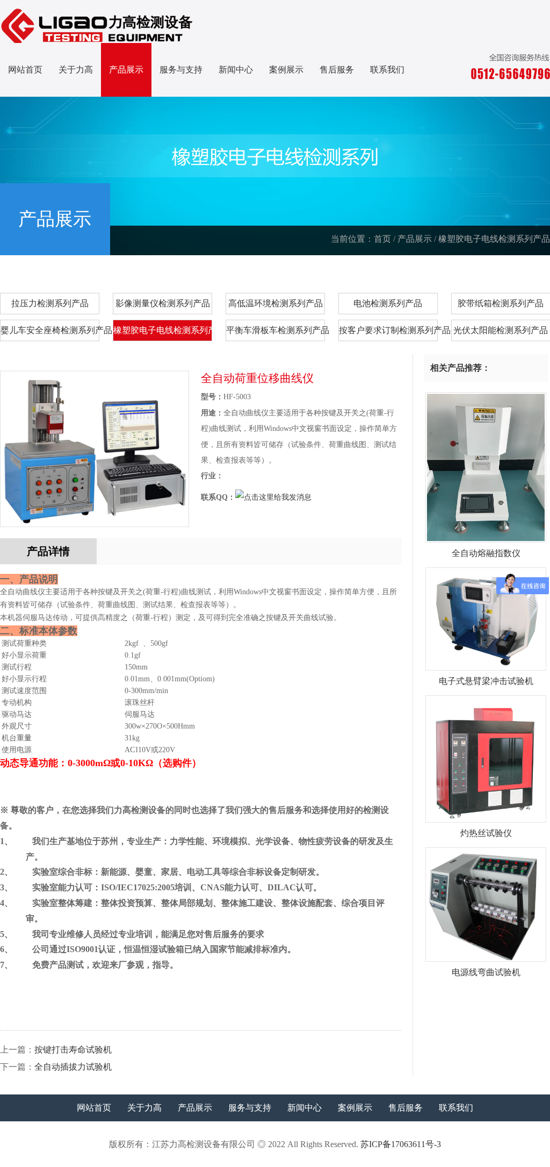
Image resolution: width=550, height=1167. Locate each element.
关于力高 (76, 69)
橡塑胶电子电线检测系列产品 (494, 238)
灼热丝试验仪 (486, 833)
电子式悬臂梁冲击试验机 (486, 681)
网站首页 (25, 69)
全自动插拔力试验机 (73, 1066)
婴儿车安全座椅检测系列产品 (50, 330)
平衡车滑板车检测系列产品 (275, 330)
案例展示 (286, 69)
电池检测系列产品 (387, 303)
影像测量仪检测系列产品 (162, 303)
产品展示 (126, 69)
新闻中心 (236, 69)
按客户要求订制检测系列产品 (388, 330)
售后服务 (337, 69)
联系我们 (387, 69)
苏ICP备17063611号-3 (400, 1144)
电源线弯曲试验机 (486, 972)
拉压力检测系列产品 (50, 303)
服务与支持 (181, 69)
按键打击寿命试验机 (73, 1049)
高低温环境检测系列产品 (275, 303)
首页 (382, 238)
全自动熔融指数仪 (486, 553)
